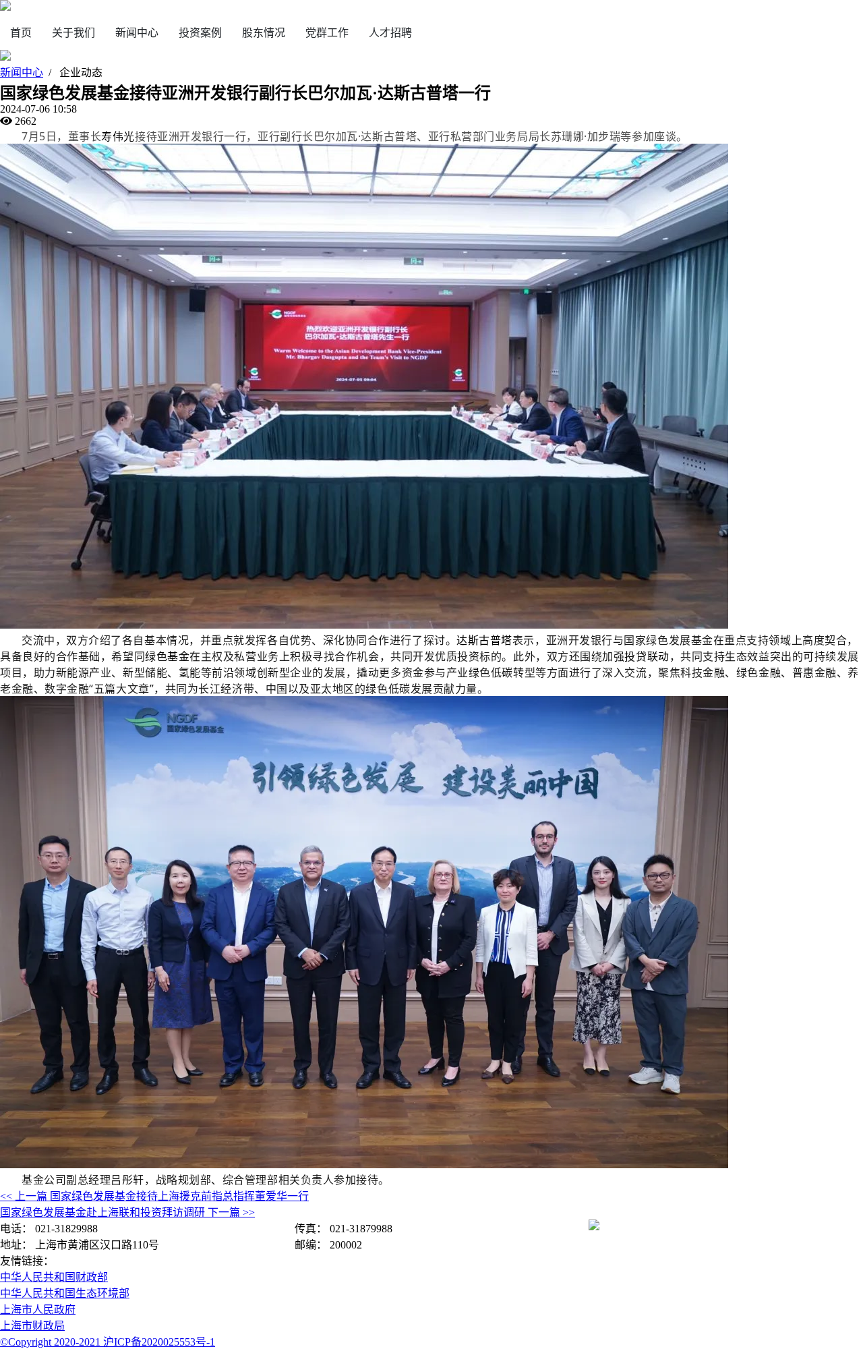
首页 (21, 32)
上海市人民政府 (38, 1309)
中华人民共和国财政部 (54, 1277)
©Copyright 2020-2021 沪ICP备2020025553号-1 (107, 1342)
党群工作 (327, 32)
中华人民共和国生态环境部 (64, 1293)
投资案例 (200, 32)
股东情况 (263, 32)
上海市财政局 (32, 1325)
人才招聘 (390, 32)
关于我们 (73, 32)
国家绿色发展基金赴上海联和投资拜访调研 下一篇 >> (127, 1212)
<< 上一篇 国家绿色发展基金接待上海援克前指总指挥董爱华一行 (154, 1196)
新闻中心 (136, 32)
